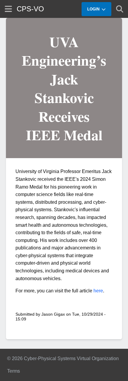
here (98, 290)
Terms (13, 371)
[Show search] (119, 9)
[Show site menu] (8, 9)
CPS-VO (30, 9)
